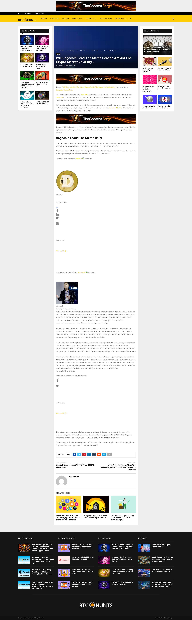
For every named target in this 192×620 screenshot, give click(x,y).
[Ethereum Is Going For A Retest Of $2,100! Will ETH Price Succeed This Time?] (165, 99)
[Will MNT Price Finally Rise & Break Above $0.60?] (42, 57)
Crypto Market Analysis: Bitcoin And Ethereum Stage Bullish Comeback (156, 49)
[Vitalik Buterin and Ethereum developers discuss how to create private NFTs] (144, 560)
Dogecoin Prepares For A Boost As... (164, 69)
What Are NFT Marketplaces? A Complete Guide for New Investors (82, 584)
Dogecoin (59, 97)
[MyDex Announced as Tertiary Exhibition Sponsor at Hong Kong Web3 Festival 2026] (24, 560)
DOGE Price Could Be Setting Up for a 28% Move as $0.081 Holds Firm (122, 572)
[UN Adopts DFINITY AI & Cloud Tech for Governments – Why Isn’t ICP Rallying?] (42, 95)
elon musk (81, 272)
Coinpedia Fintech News (64, 90)
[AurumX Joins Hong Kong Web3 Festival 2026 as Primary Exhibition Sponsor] (24, 573)
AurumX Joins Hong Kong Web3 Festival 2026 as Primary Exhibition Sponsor (42, 572)
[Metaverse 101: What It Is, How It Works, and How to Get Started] (64, 573)
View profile (60, 251)
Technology (91, 18)
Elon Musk (84, 94)
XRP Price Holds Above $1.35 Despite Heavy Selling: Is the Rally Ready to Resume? (122, 547)
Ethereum (54, 18)
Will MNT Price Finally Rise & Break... (40, 66)
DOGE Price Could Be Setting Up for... (26, 65)
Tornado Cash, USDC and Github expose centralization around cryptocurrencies (162, 584)
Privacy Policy (168, 618)
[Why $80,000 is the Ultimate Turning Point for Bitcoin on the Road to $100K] (42, 75)
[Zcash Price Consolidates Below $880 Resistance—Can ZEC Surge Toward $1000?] (27, 75)
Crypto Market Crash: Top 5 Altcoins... (148, 70)
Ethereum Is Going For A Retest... (164, 107)
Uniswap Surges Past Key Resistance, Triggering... (148, 88)
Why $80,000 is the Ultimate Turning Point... (41, 84)
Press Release (106, 18)
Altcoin (65, 18)
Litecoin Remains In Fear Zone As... (149, 107)
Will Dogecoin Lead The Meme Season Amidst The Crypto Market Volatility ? (89, 87)
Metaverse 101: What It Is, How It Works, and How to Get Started (82, 572)
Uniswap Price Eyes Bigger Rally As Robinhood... (42, 48)
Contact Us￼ (158, 618)
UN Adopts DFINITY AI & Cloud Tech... (42, 103)
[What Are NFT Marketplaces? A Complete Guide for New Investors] (64, 585)
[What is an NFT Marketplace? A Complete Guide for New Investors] (64, 548)
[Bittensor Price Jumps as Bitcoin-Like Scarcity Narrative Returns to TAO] (27, 95)
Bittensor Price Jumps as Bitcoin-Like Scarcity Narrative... (26, 104)
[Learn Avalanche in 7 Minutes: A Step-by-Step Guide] (64, 560)
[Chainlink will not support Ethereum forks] (144, 548)
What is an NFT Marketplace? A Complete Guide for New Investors (82, 547)
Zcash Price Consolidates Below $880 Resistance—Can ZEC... (27, 85)
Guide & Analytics (123, 18)
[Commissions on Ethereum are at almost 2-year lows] (144, 573)
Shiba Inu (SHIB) (115, 108)
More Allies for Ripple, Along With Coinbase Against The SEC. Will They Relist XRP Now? (118, 467)
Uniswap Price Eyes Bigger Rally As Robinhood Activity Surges (122, 559)
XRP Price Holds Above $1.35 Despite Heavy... (26, 48)
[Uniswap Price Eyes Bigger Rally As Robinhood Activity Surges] (42, 40)
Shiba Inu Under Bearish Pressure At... (164, 88)
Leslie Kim (61, 65)
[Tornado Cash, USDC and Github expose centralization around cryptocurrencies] (144, 585)
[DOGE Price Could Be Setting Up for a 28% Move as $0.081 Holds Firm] (27, 57)
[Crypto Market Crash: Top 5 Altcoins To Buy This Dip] (150, 61)
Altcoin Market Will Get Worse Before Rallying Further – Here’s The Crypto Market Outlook (67, 518)
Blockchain (77, 18)
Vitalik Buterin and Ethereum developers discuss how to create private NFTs (162, 559)
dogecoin (79, 158)
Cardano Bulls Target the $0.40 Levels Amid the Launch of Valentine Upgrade (122, 518)
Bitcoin (44, 18)
